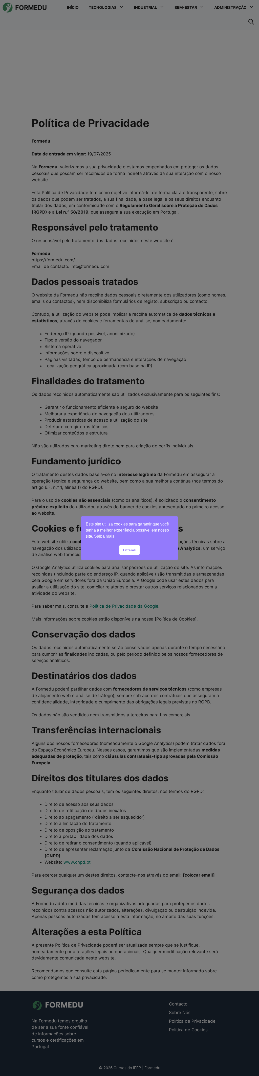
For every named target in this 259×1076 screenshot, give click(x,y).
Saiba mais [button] (104, 536)
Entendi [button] (129, 550)
